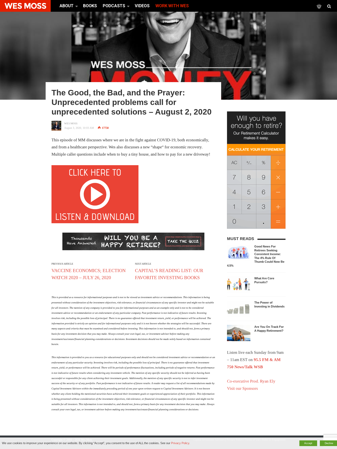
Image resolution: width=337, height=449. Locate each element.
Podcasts (114, 5)
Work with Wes (172, 5)
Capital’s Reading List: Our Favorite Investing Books (169, 274)
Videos (142, 5)
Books (90, 5)
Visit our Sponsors (242, 388)
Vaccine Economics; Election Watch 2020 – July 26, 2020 (88, 274)
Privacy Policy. (180, 443)
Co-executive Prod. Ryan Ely (251, 381)
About (66, 5)
